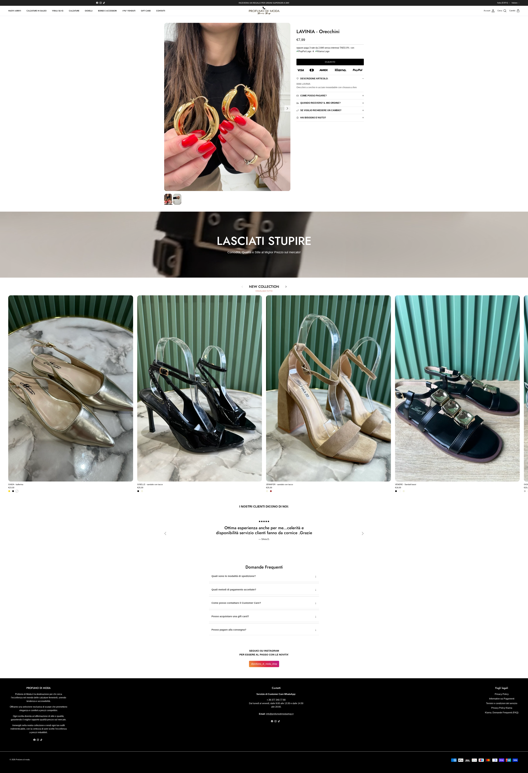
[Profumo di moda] (264, 11)
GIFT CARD (146, 10)
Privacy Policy (502, 694)
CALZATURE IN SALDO (36, 10)
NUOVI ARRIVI (14, 10)
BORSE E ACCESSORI (107, 10)
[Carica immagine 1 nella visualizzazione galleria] (227, 107)
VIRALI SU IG (57, 10)
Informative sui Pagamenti (501, 699)
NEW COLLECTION (264, 286)
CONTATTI (160, 10)
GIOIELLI (89, 10)
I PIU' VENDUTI (128, 10)
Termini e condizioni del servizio (501, 703)
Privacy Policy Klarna (501, 708)
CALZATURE (74, 10)
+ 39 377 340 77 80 (276, 700)
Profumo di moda (23, 760)
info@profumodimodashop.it (279, 714)
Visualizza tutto (264, 291)
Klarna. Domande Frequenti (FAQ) (501, 712)
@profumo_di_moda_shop (264, 664)
